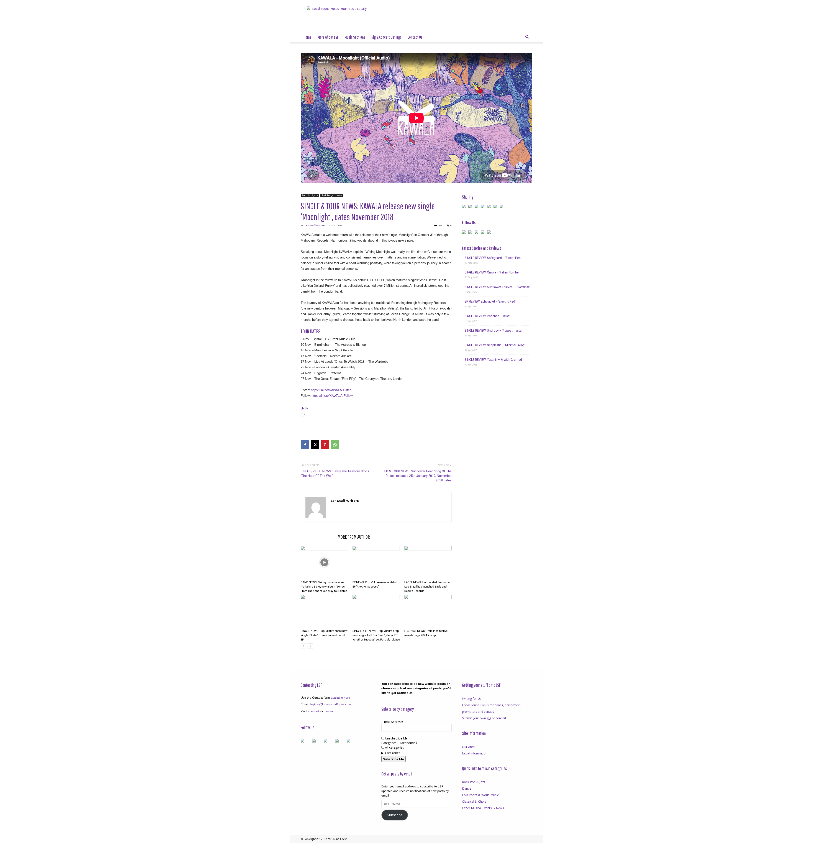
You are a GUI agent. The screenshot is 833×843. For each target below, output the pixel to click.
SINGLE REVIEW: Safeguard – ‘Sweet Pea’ (493, 258)
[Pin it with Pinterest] (483, 207)
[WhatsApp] (335, 444)
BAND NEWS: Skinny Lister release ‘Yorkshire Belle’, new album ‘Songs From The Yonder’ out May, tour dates (324, 587)
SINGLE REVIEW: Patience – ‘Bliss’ (487, 316)
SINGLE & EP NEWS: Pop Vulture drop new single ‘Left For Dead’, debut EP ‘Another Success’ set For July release (376, 635)
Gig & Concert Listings (386, 37)
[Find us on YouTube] (483, 232)
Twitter (328, 711)
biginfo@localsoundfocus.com (330, 704)
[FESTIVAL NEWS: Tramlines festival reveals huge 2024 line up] (428, 611)
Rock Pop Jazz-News (332, 195)
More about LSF (328, 37)
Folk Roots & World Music (480, 795)
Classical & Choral (474, 801)
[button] (527, 37)
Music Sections (354, 37)
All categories (394, 747)
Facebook (313, 711)
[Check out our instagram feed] (489, 232)
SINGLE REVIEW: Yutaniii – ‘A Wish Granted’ (494, 359)
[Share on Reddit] (477, 207)
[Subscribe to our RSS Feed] (477, 232)
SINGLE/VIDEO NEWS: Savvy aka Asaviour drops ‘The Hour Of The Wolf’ (335, 473)
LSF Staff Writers (315, 225)
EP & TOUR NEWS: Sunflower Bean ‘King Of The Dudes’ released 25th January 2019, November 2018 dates (418, 475)
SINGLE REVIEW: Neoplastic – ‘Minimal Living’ (495, 345)
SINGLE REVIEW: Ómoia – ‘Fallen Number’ (492, 272)
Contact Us (415, 37)
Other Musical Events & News (483, 808)
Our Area (468, 747)
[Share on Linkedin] (489, 207)
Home (308, 37)
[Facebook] (305, 444)
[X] (315, 444)
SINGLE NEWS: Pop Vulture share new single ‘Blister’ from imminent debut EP (324, 635)
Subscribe (394, 815)
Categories (392, 753)
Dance (466, 788)
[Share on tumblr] (496, 207)
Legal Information (474, 753)
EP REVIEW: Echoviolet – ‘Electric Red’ (490, 301)
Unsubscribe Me (396, 738)
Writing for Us (471, 698)
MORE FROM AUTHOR (354, 537)
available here (340, 697)
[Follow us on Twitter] (471, 232)
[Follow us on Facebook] (464, 232)
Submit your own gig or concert (484, 718)
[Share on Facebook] (464, 207)
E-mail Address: (392, 722)
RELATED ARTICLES (317, 537)
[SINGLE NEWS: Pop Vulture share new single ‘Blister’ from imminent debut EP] (324, 611)
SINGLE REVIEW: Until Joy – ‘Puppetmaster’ (494, 330)
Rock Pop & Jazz (310, 195)
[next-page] (310, 646)
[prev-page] (303, 646)
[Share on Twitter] (471, 207)
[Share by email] (502, 207)
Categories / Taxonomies (399, 743)
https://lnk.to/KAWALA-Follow (332, 395)
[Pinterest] (325, 444)
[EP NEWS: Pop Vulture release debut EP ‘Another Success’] (376, 562)
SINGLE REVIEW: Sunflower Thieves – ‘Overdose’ (497, 287)
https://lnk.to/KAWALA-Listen (331, 390)
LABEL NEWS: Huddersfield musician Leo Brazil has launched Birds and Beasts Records (427, 587)
